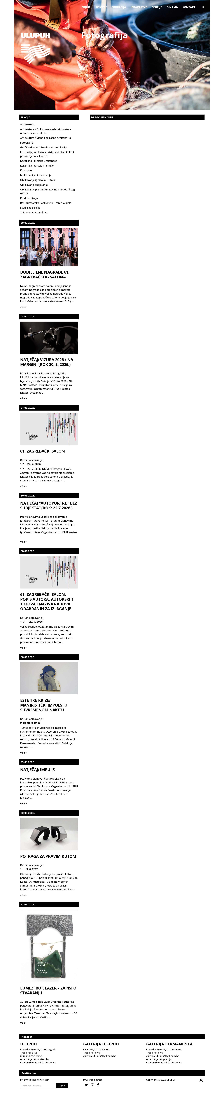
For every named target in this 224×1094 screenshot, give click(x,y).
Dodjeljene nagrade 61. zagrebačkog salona (44, 274)
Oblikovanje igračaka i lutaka (38, 180)
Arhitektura (27, 124)
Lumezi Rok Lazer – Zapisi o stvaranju (48, 990)
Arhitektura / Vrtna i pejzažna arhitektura (45, 137)
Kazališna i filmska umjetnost (38, 160)
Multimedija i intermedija (35, 175)
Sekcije (157, 7)
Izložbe (101, 7)
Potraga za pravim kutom (48, 856)
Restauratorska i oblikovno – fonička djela (45, 203)
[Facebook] (98, 1084)
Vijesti (86, 7)
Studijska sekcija (30, 207)
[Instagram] (92, 1084)
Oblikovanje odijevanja (34, 184)
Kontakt (188, 7)
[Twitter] (86, 1084)
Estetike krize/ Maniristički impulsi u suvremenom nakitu (43, 705)
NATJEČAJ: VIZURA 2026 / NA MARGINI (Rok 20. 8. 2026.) (46, 362)
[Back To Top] (200, 1080)
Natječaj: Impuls (37, 769)
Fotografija (27, 142)
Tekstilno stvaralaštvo (33, 212)
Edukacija (119, 7)
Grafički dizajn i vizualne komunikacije (43, 147)
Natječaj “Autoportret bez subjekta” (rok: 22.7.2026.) (48, 505)
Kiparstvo (26, 170)
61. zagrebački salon (42, 451)
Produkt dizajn (29, 198)
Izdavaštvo (139, 7)
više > (23, 307)
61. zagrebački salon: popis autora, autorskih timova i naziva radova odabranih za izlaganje (46, 601)
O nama (172, 7)
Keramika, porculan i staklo (37, 165)
